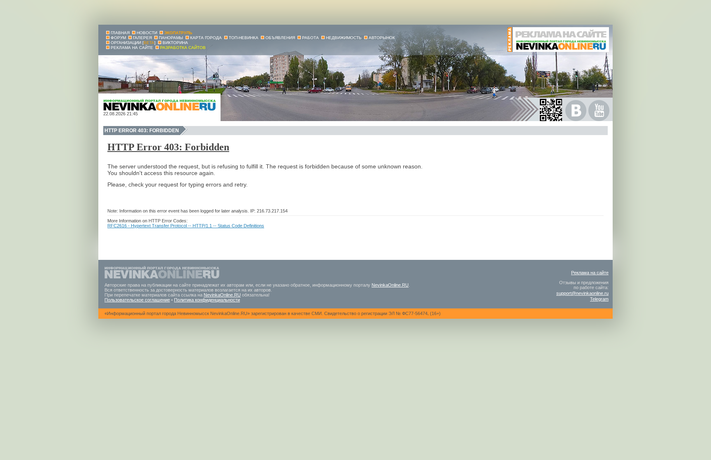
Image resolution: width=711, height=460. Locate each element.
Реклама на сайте (590, 272)
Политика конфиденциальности (207, 299)
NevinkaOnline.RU (390, 285)
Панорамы (171, 37)
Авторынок (382, 37)
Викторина (175, 42)
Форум (118, 37)
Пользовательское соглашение (137, 299)
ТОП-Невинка (243, 37)
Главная (120, 32)
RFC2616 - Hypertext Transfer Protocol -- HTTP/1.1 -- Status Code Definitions (185, 225)
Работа (310, 37)
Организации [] (133, 42)
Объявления (280, 37)
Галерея (142, 37)
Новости (147, 32)
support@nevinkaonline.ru (582, 293)
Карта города (206, 37)
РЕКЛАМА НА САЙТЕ (132, 47)
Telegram (599, 299)
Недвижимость (344, 37)
